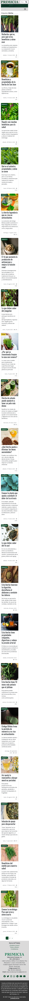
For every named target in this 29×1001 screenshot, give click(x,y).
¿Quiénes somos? (15, 945)
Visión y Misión (14, 947)
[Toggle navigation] (25, 9)
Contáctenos (14, 949)
